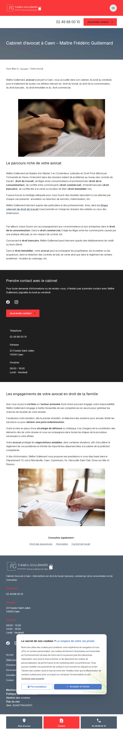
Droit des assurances (41, 543)
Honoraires (62, 543)
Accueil (24, 68)
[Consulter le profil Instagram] (16, 302)
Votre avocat (12, 660)
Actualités (11, 675)
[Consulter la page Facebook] (8, 302)
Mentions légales (16, 689)
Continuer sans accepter (32, 678)
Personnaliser (38, 686)
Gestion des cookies (18, 697)
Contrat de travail (81, 543)
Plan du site (13, 701)
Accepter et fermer (79, 686)
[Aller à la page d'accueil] (23, 8)
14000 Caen (22, 352)
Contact (10, 680)
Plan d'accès (24, 726)
